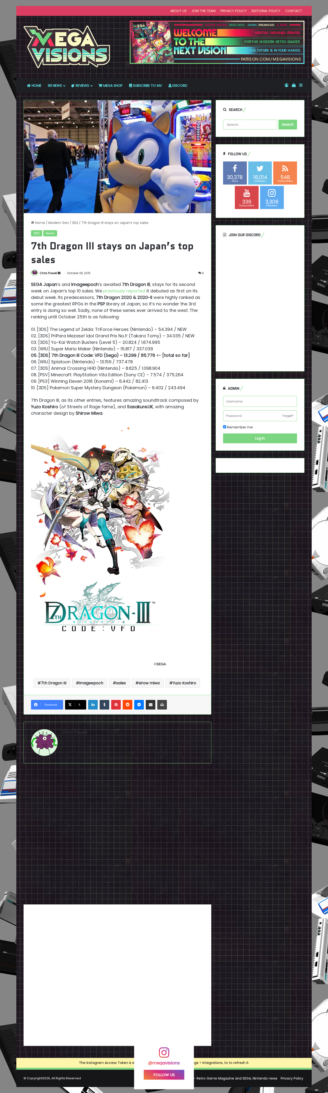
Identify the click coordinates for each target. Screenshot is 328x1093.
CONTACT (293, 10)
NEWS (57, 85)
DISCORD (179, 85)
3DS (75, 222)
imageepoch (91, 683)
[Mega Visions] (67, 47)
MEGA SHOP (112, 85)
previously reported (124, 291)
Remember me (239, 427)
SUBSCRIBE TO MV (147, 85)
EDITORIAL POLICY (266, 10)
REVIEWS (82, 85)
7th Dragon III (53, 683)
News (50, 233)
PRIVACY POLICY (233, 10)
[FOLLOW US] (164, 1055)
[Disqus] (117, 836)
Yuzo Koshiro (184, 683)
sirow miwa (149, 683)
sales (121, 683)
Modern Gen (58, 222)
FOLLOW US (164, 1074)
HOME (36, 85)
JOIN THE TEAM (203, 10)
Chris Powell (48, 273)
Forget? (288, 416)
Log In (260, 438)
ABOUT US (178, 10)
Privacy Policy (292, 1078)
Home (39, 222)
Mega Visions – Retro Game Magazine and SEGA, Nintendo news (224, 1078)
